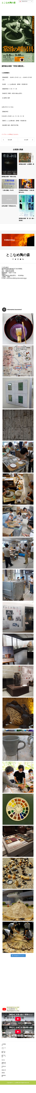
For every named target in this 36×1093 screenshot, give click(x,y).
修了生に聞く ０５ (4, 1056)
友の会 (3, 1060)
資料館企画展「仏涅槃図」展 (26, 164)
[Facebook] (13, 259)
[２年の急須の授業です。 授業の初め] (18, 489)
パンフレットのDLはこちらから (10, 134)
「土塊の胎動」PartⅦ (7, 190)
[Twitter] (15, 259)
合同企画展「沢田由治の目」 (9, 206)
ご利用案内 (4, 1044)
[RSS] (23, 259)
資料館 (3, 1072)
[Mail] (20, 259)
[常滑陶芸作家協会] (18, 245)
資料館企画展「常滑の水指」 (9, 176)
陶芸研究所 (4, 1076)
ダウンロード (4, 1048)
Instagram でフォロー (19, 955)
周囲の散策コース (4, 1063)
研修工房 (4, 1070)
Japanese (24, 1)
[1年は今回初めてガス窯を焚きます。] (18, 585)
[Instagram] (18, 259)
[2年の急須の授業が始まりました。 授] (18, 521)
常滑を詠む (4, 1067)
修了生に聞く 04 (4, 1052)
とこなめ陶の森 (9, 2)
